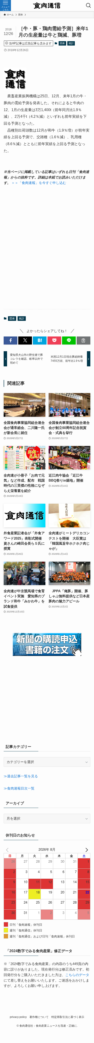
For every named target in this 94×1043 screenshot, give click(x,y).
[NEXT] (86, 849)
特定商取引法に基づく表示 (67, 1017)
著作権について (39, 1017)
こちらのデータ (77, 975)
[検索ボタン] (88, 5)
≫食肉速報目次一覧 (19, 788)
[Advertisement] (47, 247)
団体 (62, 43)
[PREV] (8, 849)
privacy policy (18, 1017)
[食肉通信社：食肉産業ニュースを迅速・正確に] (47, 5)
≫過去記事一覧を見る (21, 776)
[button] (10, 340)
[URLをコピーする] (83, 340)
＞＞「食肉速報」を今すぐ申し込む (38, 183)
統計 (71, 43)
